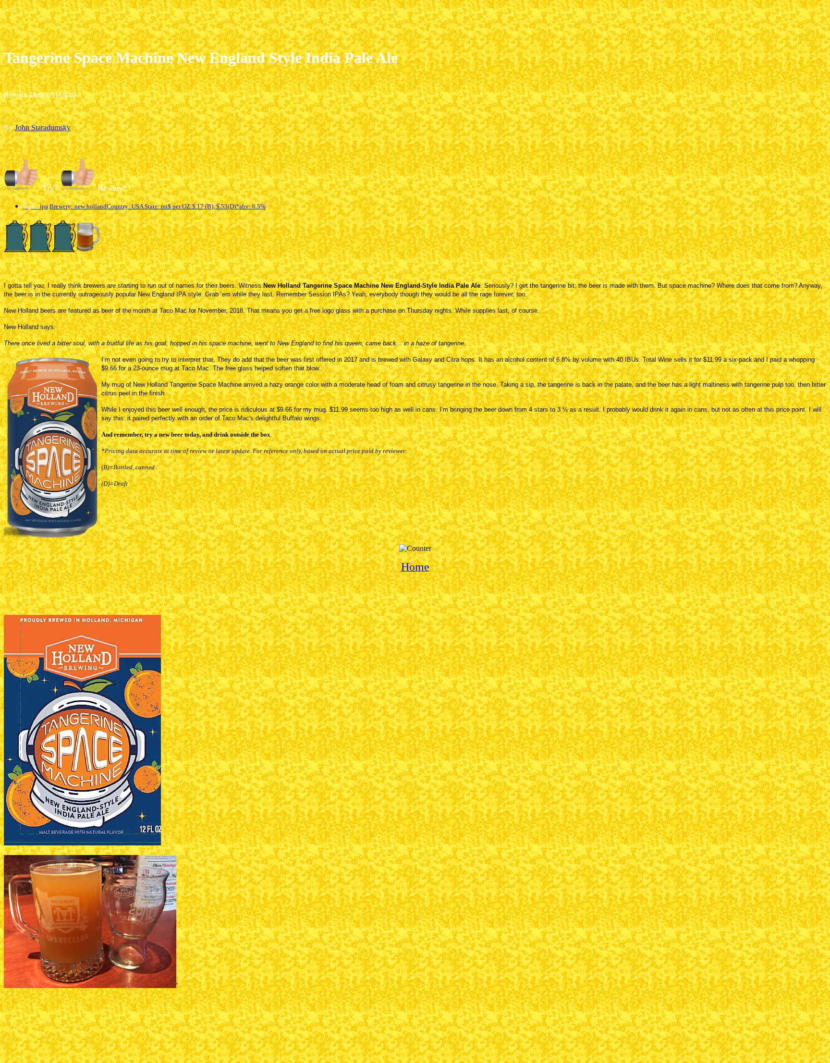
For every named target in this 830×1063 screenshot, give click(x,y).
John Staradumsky (43, 127)
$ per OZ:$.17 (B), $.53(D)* (203, 206)
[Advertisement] (415, 25)
